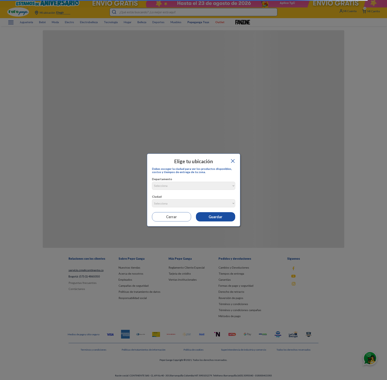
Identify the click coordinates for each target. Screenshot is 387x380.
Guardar (215, 217)
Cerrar (171, 217)
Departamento (162, 179)
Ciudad (157, 196)
